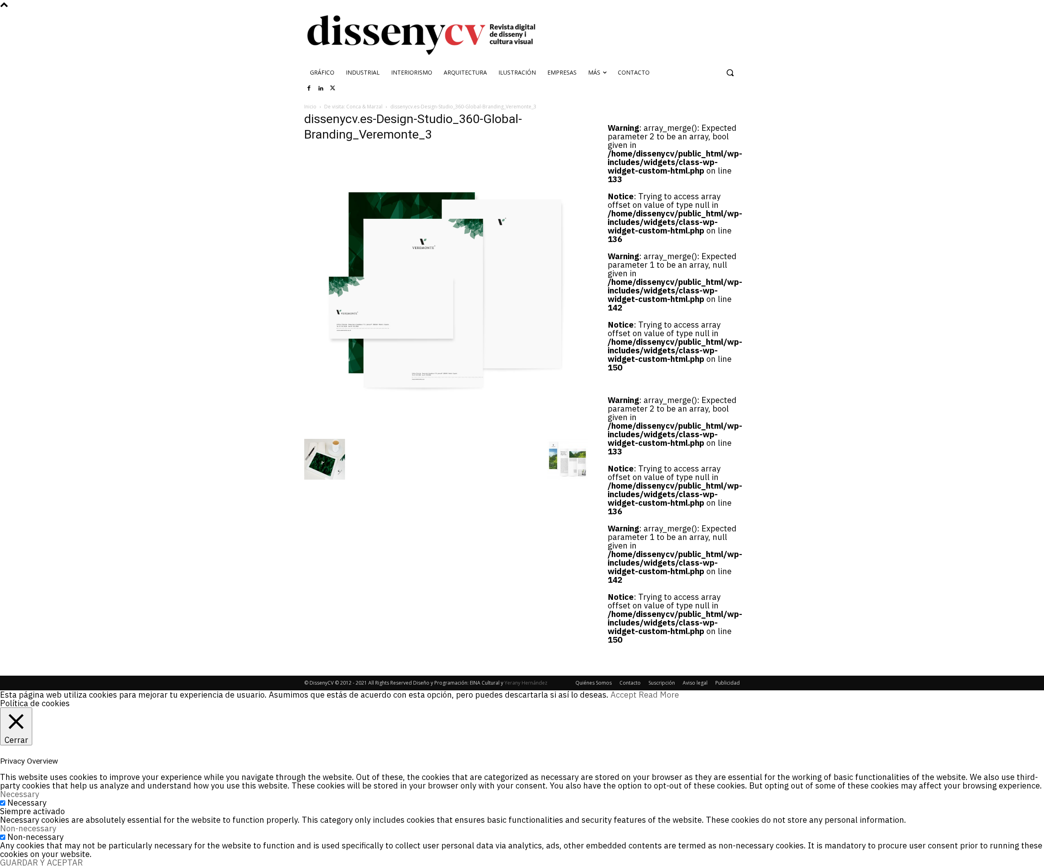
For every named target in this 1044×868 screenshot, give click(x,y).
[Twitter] (333, 88)
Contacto (630, 682)
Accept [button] (623, 694)
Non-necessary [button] (28, 828)
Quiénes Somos (593, 682)
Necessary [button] (19, 794)
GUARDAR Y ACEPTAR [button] (41, 862)
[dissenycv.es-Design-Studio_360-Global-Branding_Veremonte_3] (446, 430)
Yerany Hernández (525, 682)
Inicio (310, 106)
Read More (659, 694)
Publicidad (727, 682)
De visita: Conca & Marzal (353, 106)
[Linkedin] (321, 88)
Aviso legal (695, 682)
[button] (730, 72)
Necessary (26, 802)
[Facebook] (309, 88)
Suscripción (661, 682)
